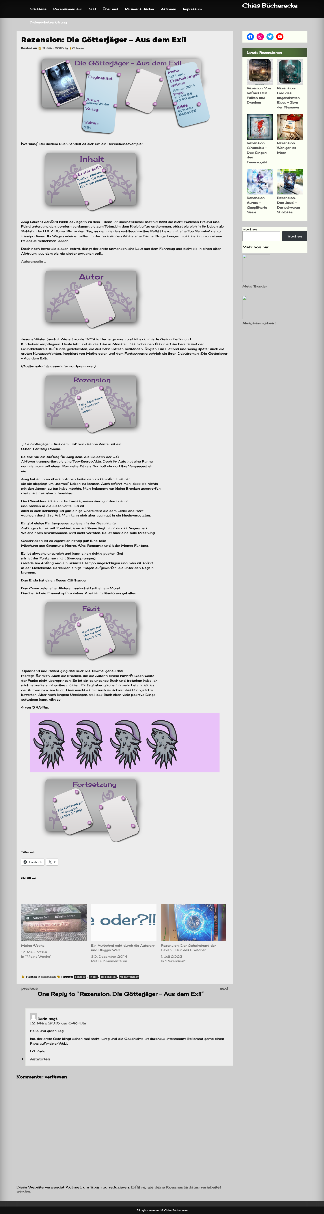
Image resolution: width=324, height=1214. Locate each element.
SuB (92, 9)
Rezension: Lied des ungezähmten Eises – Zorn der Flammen (288, 97)
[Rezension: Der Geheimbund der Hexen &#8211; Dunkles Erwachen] (193, 922)
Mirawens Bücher (139, 9)
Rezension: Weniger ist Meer (286, 147)
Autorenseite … (34, 261)
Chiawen (78, 48)
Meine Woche (33, 945)
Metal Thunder (254, 286)
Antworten (40, 1059)
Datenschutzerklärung (48, 22)
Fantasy (80, 976)
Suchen (249, 229)
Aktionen (168, 9)
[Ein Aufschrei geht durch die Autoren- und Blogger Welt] (123, 922)
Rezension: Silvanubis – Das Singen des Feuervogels (257, 152)
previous (27, 988)
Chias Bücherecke (270, 5)
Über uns (110, 9)
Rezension (48, 976)
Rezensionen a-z (67, 9)
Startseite (38, 9)
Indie (93, 976)
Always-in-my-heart (259, 323)
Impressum (192, 9)
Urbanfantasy (129, 976)
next (226, 988)
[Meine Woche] (54, 922)
